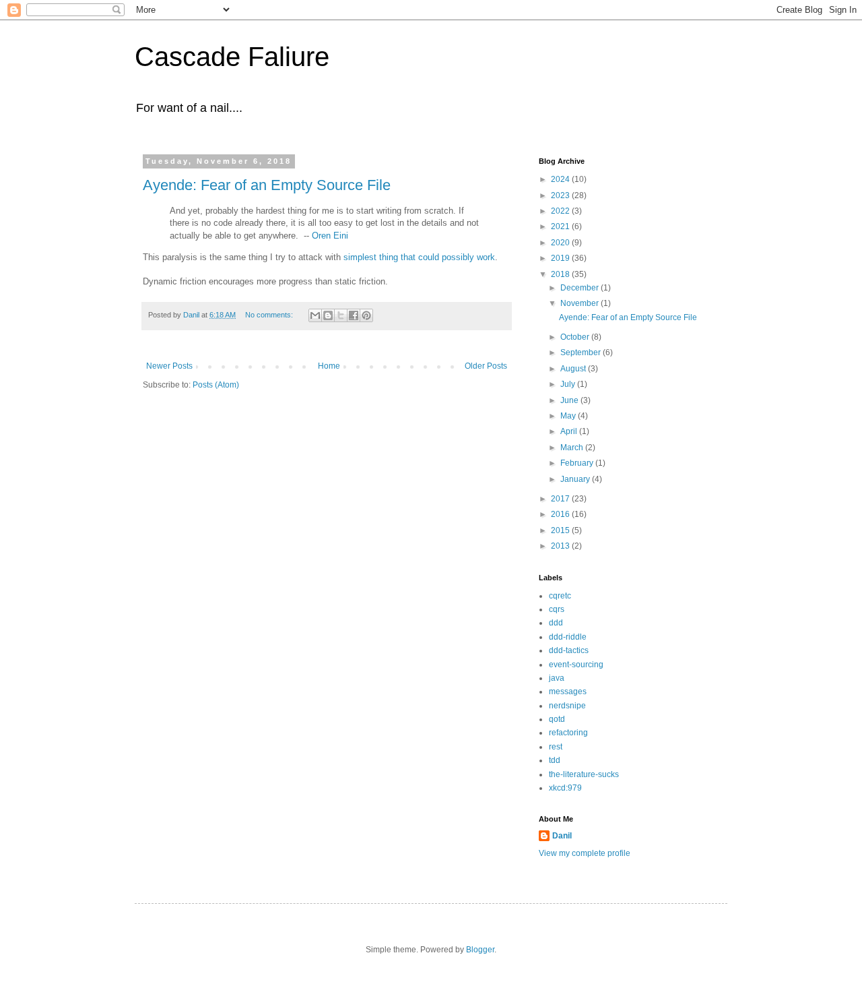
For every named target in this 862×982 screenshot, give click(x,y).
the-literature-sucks (584, 774)
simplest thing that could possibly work (419, 257)
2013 (561, 546)
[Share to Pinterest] (366, 315)
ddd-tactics (569, 650)
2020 (561, 242)
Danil (562, 835)
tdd (554, 760)
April (569, 431)
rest (555, 746)
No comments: (270, 315)
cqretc (560, 596)
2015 (561, 530)
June (570, 400)
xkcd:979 (565, 788)
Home (329, 366)
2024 (561, 179)
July (568, 384)
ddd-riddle (568, 637)
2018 (561, 274)
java (556, 678)
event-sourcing (576, 664)
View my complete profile (584, 853)
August (574, 368)
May (569, 416)
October (575, 337)
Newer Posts (169, 366)
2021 (561, 226)
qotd (557, 719)
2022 (561, 211)
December (580, 288)
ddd (556, 622)
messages (568, 691)
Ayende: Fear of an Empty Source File (267, 185)
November (580, 303)
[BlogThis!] (328, 315)
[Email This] (315, 315)
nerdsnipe (567, 705)
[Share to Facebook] (353, 315)
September (581, 352)
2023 (561, 195)
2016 (561, 514)
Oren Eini (330, 236)
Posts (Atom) (216, 385)
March (572, 447)
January (576, 479)
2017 (561, 498)
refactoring (568, 732)
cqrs (556, 609)
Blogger (480, 949)
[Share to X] (340, 315)
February (577, 463)
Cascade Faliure (232, 56)
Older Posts (486, 366)
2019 (561, 258)
